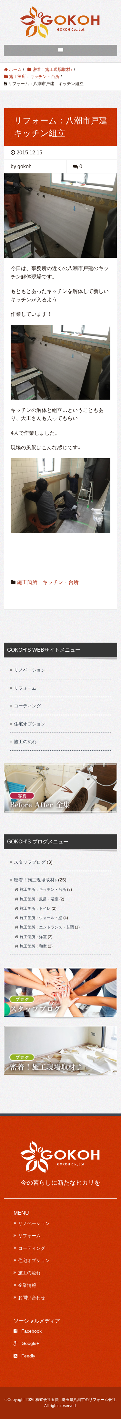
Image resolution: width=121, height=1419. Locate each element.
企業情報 (27, 1285)
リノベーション (29, 670)
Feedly (28, 1355)
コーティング (27, 705)
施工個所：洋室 (33, 937)
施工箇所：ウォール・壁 (41, 918)
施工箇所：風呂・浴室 (39, 899)
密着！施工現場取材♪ (35, 879)
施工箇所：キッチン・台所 (48, 582)
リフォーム (25, 688)
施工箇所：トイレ (35, 908)
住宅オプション (29, 723)
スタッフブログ (29, 862)
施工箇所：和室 (33, 946)
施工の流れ (25, 741)
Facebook (31, 1331)
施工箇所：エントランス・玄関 (47, 927)
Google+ (30, 1343)
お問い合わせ (31, 1297)
